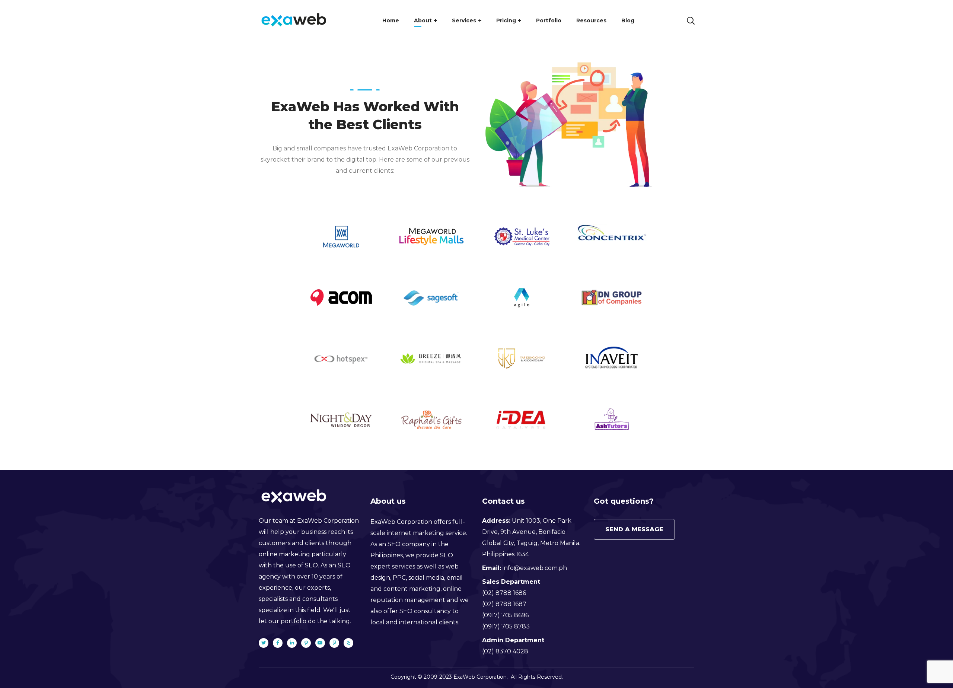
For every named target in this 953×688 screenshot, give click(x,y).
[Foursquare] (334, 643)
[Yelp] (348, 643)
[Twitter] (263, 643)
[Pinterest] (306, 643)
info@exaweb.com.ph (535, 567)
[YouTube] (320, 643)
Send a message (634, 529)
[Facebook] (278, 643)
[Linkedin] (292, 643)
